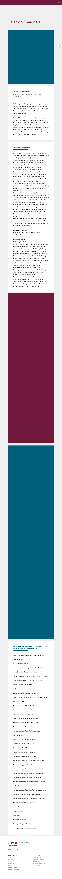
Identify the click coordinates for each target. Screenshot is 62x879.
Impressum (11, 865)
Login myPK (11, 863)
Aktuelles (10, 859)
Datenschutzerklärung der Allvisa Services (26, 284)
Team (9, 857)
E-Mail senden (36, 865)
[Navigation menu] (59, 2)
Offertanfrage (11, 861)
